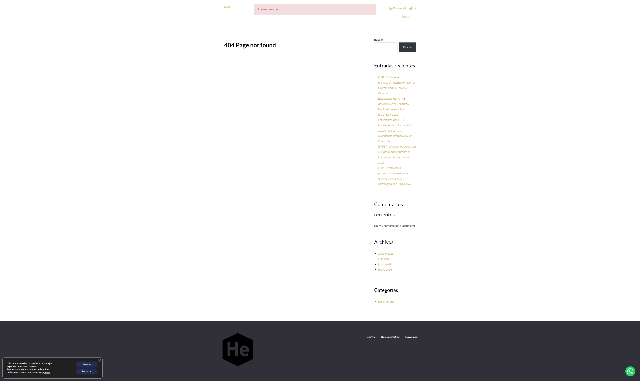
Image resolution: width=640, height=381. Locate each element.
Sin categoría (386, 301)
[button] (630, 371)
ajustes (46, 372)
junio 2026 (384, 264)
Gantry (371, 336)
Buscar (378, 39)
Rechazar (87, 371)
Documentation (390, 336)
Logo (227, 6)
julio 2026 (384, 259)
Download (411, 336)
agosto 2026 (386, 253)
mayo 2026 (385, 269)
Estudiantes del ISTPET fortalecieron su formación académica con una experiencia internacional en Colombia (395, 130)
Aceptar (86, 364)
